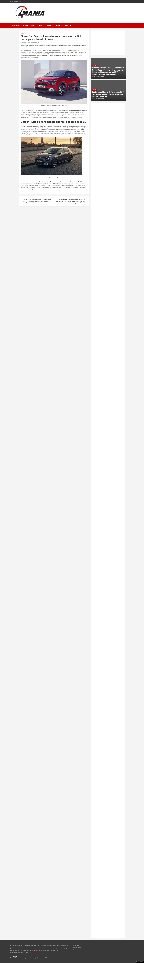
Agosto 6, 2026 (96, 76)
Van (32, 25)
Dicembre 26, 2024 (25, 42)
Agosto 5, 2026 (96, 98)
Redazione (76, 945)
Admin (102, 76)
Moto (40, 25)
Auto (25, 25)
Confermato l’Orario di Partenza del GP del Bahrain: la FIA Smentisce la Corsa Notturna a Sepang (108, 94)
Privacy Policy (77, 947)
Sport (49, 25)
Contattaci (36, 952)
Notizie (67, 25)
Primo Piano (16, 25)
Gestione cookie (139, 961)
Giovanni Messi (35, 42)
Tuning (58, 25)
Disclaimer (76, 950)
